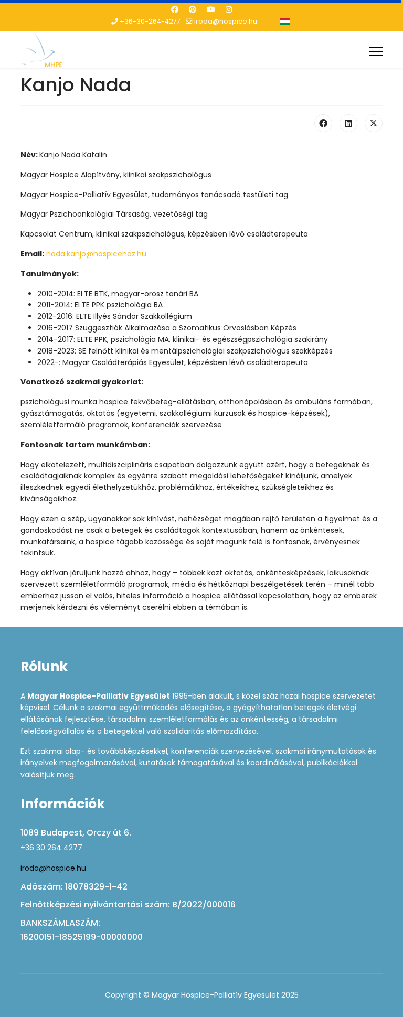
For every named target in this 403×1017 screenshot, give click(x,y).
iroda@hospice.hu (225, 21)
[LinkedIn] (348, 123)
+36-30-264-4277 (150, 21)
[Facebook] (174, 9)
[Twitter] (374, 123)
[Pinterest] (192, 9)
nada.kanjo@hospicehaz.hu (96, 254)
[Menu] (376, 51)
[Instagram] (229, 9)
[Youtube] (211, 9)
